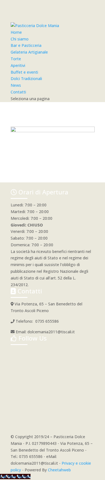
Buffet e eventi (24, 72)
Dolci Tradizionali (26, 78)
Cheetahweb (59, 469)
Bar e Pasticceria (26, 45)
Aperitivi (18, 65)
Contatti (18, 92)
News (16, 85)
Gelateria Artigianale (29, 52)
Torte (16, 58)
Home (16, 32)
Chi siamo (20, 39)
